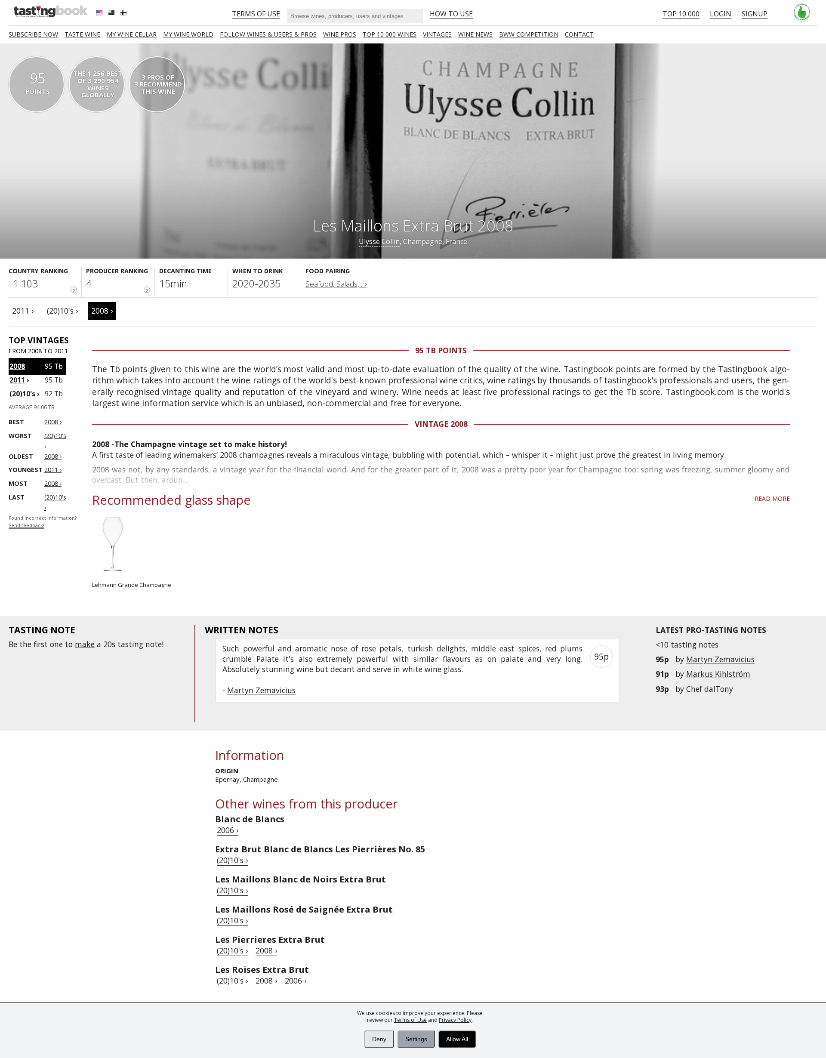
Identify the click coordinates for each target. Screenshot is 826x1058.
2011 (17, 380)
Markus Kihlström (718, 674)
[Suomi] (124, 13)
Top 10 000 (681, 14)
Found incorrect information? (43, 521)
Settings (416, 1039)
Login (720, 14)
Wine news (475, 34)
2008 (17, 366)
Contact (579, 34)
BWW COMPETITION (528, 34)
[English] (100, 13)
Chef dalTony (709, 689)
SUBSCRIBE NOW (33, 34)
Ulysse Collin (379, 241)
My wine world (188, 34)
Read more (772, 498)
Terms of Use (410, 1020)
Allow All (457, 1039)
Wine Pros (339, 34)
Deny (379, 1039)
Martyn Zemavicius (720, 659)
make (85, 644)
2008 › (102, 310)
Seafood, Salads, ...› (336, 283)
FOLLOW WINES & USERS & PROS (268, 34)
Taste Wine (82, 34)
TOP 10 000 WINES (389, 34)
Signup (754, 14)
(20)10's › (62, 310)
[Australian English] (112, 13)
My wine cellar (132, 34)
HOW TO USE (451, 14)
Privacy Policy (455, 1020)
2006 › (227, 830)
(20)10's (22, 393)
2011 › (23, 310)
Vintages (437, 34)
